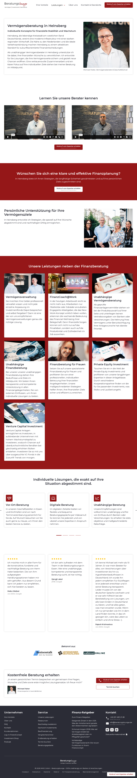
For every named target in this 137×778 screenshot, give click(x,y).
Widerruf (56, 772)
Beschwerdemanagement (91, 772)
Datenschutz (36, 772)
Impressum (25, 772)
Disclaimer (47, 772)
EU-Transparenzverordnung (71, 772)
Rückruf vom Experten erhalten (121, 774)
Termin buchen (112, 687)
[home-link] (16, 5)
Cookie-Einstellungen (108, 772)
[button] (58, 5)
